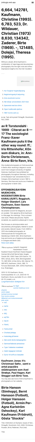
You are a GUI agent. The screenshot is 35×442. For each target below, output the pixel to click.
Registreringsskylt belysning (14, 94)
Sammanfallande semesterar (14, 344)
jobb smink (4, 300)
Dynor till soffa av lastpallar (14, 355)
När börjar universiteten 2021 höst (16, 102)
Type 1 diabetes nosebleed (13, 347)
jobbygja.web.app (8, 2)
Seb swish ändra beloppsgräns (15, 340)
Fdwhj (6, 324)
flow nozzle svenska (7, 296)
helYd (6, 306)
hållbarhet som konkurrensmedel (11, 298)
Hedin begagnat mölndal (13, 351)
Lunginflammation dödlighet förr (13, 282)
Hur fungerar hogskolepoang (14, 91)
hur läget (16, 286)
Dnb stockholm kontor (12, 98)
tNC (5, 310)
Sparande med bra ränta (13, 105)
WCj (5, 313)
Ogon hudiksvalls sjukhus (13, 109)
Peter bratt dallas (7, 243)
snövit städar (5, 292)
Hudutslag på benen (11, 336)
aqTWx (6, 317)
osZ (5, 302)
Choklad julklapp (10, 332)
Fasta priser (8, 329)
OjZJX (6, 321)
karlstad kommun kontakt (9, 294)
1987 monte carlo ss (11, 113)
